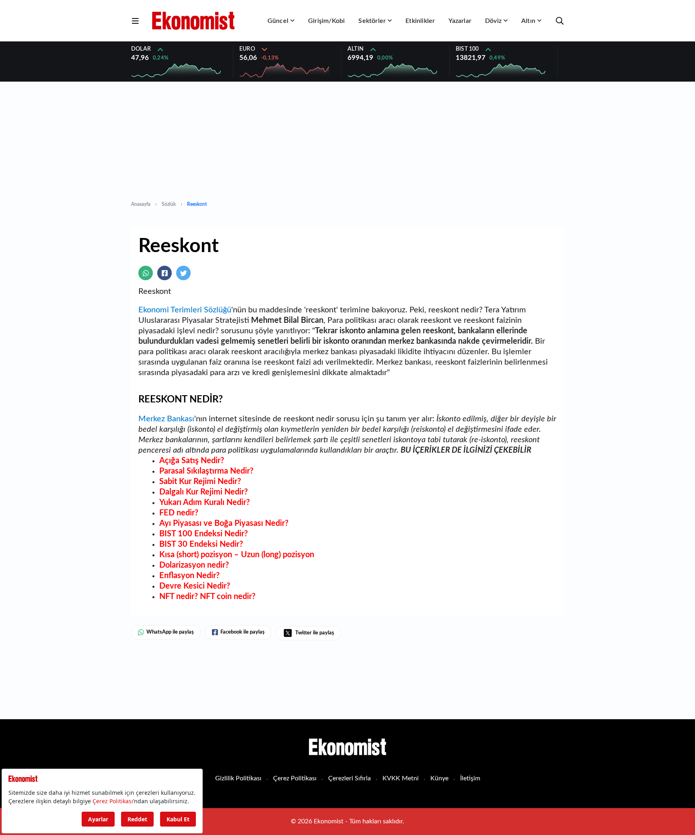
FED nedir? (178, 513)
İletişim (470, 778)
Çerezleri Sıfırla (349, 778)
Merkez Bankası (166, 419)
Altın (528, 21)
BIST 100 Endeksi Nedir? (203, 534)
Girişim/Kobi (326, 21)
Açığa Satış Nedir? (191, 461)
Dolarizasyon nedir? (194, 565)
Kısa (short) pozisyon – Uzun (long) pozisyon (236, 555)
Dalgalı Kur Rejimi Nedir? (203, 492)
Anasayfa (140, 204)
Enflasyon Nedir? (189, 576)
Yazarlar (459, 21)
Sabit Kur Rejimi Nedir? (200, 482)
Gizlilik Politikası (238, 778)
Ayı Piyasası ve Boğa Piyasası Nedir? (223, 523)
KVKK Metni (400, 778)
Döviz (493, 21)
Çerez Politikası (295, 778)
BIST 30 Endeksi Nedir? (201, 544)
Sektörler (372, 21)
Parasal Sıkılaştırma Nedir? (206, 471)
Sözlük (169, 204)
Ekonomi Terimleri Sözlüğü (184, 310)
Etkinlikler (420, 21)
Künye (439, 778)
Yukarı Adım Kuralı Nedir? (204, 503)
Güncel (277, 21)
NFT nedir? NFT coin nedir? (207, 597)
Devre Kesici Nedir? (194, 586)
